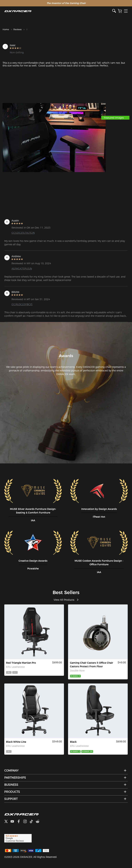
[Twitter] (7, 822)
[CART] (120, 11)
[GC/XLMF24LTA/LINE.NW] (34, 710)
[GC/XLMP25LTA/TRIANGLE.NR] (34, 631)
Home (6, 29)
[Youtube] (13, 822)
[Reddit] (39, 822)
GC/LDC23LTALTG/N (23, 232)
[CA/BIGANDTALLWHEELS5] (98, 631)
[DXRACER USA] (58, 11)
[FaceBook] (20, 822)
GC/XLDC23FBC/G (22, 304)
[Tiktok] (33, 822)
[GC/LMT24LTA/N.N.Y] (98, 710)
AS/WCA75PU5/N (22, 268)
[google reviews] (18, 838)
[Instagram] (26, 822)
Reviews (17, 29)
